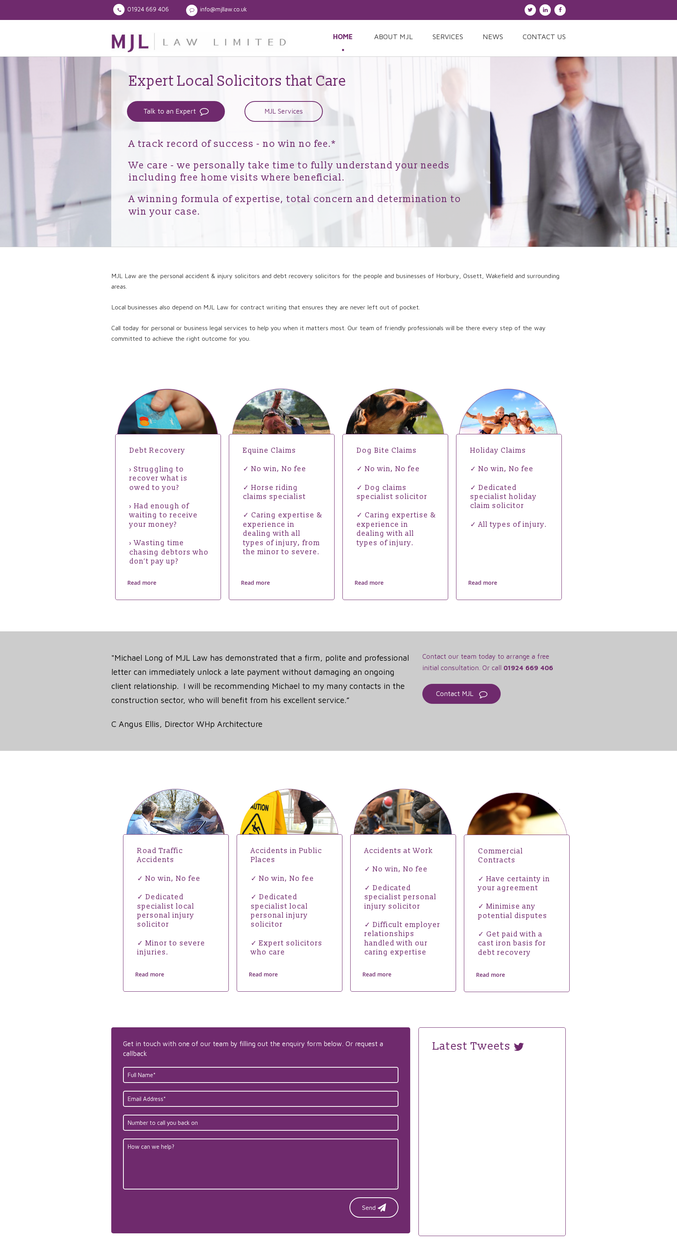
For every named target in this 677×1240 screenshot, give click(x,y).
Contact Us (544, 37)
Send (369, 1207)
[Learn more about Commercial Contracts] (517, 829)
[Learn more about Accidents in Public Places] (289, 829)
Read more (141, 582)
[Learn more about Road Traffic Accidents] (176, 829)
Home (343, 37)
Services (448, 37)
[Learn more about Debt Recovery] (168, 428)
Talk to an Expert (169, 111)
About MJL (393, 37)
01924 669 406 (148, 9)
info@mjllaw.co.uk (223, 9)
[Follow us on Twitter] (529, 9)
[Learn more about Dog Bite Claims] (395, 428)
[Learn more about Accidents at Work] (403, 829)
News (493, 37)
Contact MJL (454, 694)
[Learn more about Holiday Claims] (509, 428)
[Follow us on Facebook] (559, 9)
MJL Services (283, 111)
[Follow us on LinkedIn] (544, 9)
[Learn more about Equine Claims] (282, 428)
